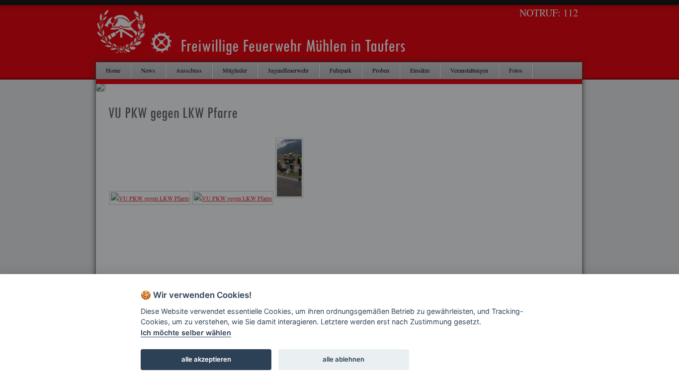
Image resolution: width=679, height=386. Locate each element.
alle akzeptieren (206, 359)
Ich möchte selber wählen (186, 332)
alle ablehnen (343, 359)
